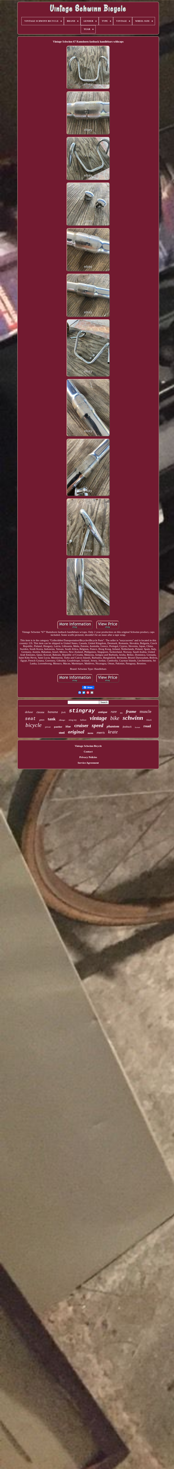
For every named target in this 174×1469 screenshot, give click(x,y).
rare (114, 712)
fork (63, 712)
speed (97, 725)
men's (101, 732)
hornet (137, 727)
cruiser (81, 725)
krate (113, 731)
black (149, 720)
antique (102, 712)
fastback (127, 726)
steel (62, 732)
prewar (48, 727)
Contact (88, 751)
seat (30, 718)
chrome (40, 712)
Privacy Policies (88, 757)
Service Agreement (88, 762)
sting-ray (73, 720)
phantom (113, 726)
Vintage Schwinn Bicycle (88, 746)
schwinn (133, 718)
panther (58, 727)
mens (90, 733)
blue (68, 726)
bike (114, 718)
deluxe (29, 712)
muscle (145, 711)
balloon (83, 720)
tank (52, 719)
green (41, 720)
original (76, 731)
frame (131, 711)
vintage (98, 718)
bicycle (33, 725)
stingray (82, 711)
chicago (62, 720)
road (147, 726)
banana (53, 712)
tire (121, 713)
